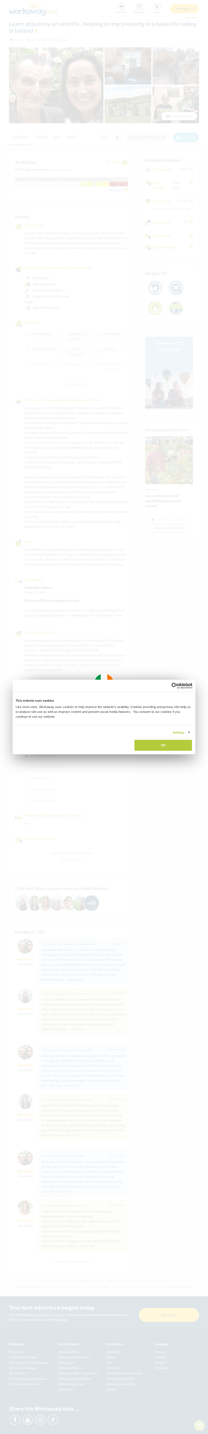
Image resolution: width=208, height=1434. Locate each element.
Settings (179, 732)
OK (163, 745)
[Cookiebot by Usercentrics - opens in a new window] (174, 686)
